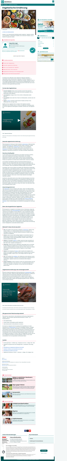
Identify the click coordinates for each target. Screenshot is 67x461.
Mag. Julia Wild (4, 359)
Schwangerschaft (28, 272)
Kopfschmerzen (17, 418)
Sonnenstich (16, 392)
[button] (3, 451)
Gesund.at (37, 459)
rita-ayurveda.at (12, 47)
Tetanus (31, 438)
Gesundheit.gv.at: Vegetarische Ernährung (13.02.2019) (14, 347)
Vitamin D (15, 240)
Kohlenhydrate (16, 146)
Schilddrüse (15, 256)
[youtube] (30, 431)
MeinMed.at (21, 459)
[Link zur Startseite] (7, 1)
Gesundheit (5, 4)
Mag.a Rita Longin (13, 43)
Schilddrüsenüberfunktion (20, 403)
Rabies (39, 40)
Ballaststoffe (7, 188)
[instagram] (28, 431)
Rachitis (39, 44)
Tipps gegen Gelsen (18, 384)
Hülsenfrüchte (25, 229)
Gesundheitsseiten (15, 437)
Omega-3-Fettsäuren (28, 198)
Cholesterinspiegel (12, 327)
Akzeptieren (43, 450)
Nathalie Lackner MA (5, 362)
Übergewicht (4, 149)
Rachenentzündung (41, 43)
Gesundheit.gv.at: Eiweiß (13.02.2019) (10, 350)
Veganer (8, 100)
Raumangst (39, 46)
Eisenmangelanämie (16, 210)
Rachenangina (40, 41)
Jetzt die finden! (46, 56)
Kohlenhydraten (25, 144)
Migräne (15, 411)
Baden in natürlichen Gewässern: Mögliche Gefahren (23, 378)
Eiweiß (10, 145)
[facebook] (25, 431)
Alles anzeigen (46, 48)
